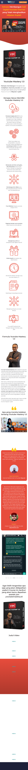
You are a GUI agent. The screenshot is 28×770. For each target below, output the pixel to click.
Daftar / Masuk (23, 2)
